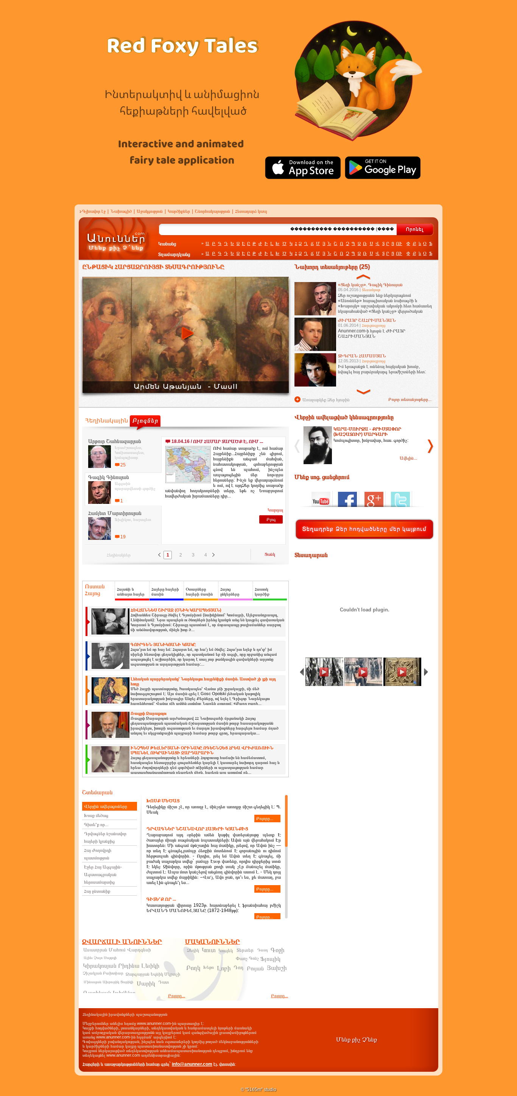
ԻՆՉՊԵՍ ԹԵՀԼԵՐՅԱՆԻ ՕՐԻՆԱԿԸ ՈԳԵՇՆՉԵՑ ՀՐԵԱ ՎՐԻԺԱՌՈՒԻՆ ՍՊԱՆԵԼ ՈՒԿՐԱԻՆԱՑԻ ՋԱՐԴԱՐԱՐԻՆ (202, 750)
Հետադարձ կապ (251, 211)
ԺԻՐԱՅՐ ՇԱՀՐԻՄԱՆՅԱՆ (367, 320)
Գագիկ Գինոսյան (108, 477)
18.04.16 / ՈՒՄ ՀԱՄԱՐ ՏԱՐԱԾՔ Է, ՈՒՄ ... (217, 441)
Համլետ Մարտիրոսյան (115, 513)
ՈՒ (399, 243)
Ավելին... (408, 458)
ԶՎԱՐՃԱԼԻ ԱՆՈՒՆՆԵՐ (122, 941)
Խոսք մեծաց (96, 815)
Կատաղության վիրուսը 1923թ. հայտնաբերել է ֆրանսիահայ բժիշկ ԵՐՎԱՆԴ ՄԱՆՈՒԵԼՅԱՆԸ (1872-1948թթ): (213, 908)
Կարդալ (275, 510)
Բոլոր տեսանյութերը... (409, 399)
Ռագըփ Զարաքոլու (149, 713)
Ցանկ (270, 554)
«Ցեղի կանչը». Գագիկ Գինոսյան (370, 284)
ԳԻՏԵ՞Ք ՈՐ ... (161, 899)
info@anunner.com (192, 1064)
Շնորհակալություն (212, 211)
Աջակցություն (150, 211)
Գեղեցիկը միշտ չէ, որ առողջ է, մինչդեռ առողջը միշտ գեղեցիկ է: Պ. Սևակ (213, 809)
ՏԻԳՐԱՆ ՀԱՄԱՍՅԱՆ (362, 356)
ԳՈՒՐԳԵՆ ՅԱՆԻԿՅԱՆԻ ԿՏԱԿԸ (163, 644)
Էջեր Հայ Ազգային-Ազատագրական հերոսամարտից (103, 874)
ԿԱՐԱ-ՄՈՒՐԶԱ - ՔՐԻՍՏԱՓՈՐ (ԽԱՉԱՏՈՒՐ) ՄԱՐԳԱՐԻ (367, 431)
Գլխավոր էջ (94, 211)
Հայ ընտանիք (97, 891)
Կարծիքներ (179, 211)
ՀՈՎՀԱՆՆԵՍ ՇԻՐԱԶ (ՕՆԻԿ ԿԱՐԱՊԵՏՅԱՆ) (176, 610)
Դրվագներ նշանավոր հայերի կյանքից (105, 837)
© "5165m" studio (258, 1089)
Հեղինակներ (119, 555)
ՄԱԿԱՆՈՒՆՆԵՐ (212, 941)
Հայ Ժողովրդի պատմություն (97, 854)
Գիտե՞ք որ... (96, 824)
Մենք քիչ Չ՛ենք (356, 1039)
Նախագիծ (121, 211)
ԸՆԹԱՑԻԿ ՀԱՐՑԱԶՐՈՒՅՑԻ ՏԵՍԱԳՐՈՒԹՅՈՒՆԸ (153, 266)
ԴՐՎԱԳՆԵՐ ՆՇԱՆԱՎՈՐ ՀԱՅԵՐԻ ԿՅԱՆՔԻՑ (197, 828)
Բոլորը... (264, 818)
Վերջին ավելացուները (105, 806)
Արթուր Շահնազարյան (114, 441)
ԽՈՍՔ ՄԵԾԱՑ (162, 800)
